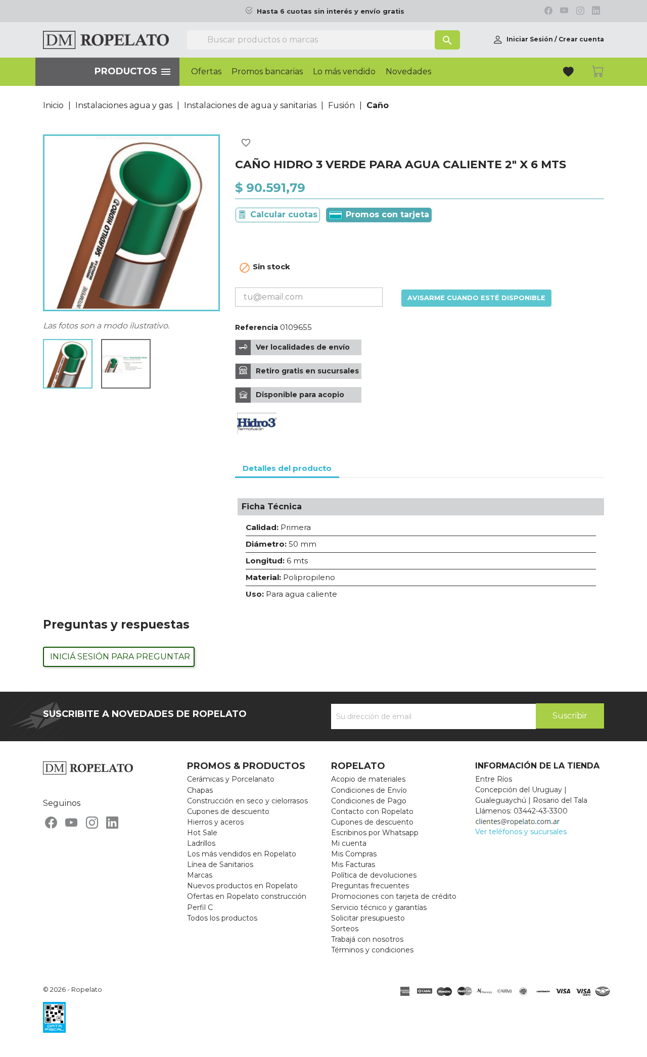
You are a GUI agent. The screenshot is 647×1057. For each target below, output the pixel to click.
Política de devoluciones (374, 875)
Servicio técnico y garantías (379, 907)
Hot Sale (202, 832)
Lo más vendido (344, 71)
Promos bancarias (267, 71)
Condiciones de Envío (369, 790)
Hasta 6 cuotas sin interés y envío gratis (330, 11)
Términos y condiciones (372, 949)
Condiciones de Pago (368, 800)
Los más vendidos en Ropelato (241, 853)
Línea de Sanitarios (220, 864)
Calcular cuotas (283, 214)
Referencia (256, 327)
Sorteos (344, 928)
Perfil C (200, 907)
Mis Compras (354, 853)
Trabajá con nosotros (367, 939)
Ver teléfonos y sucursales (521, 831)
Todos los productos (222, 918)
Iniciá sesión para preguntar (120, 656)
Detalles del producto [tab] (287, 468)
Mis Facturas (353, 864)
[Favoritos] (569, 73)
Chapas (200, 790)
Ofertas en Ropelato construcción (246, 896)
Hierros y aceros (215, 822)
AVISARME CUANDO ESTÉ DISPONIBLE (476, 298)
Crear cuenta (581, 39)
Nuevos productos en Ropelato (242, 885)
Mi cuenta (348, 843)
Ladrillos (201, 843)
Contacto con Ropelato (372, 811)
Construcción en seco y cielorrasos (247, 800)
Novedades (408, 71)
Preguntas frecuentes (370, 885)
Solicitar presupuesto (368, 918)
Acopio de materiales (368, 779)
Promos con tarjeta (386, 214)
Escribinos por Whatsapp (375, 832)
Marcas (199, 875)
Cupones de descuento (228, 811)
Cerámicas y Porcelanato (230, 779)
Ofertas (206, 71)
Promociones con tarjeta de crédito (393, 896)
